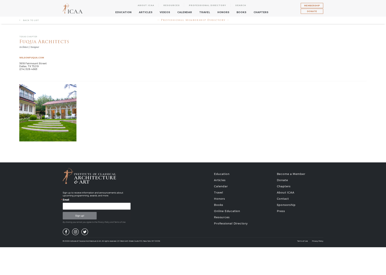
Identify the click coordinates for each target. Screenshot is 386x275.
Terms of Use (302, 241)
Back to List (30, 20)
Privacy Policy (317, 241)
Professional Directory (207, 5)
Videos (165, 12)
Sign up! (79, 215)
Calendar (184, 12)
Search (240, 5)
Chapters (261, 12)
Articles (145, 12)
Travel (204, 12)
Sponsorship (286, 204)
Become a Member (291, 173)
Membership (312, 5)
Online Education (227, 211)
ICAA (73, 8)
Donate (312, 11)
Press (281, 211)
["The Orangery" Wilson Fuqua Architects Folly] (47, 85)
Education (123, 12)
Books (241, 12)
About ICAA (146, 5)
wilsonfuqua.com (31, 57)
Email (66, 199)
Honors (223, 12)
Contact (283, 198)
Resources (171, 5)
